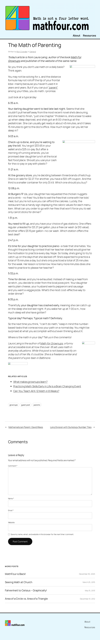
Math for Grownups (51, 343)
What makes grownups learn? (30, 381)
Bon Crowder (22, 51)
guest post (25, 405)
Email (11, 510)
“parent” (53, 87)
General (33, 51)
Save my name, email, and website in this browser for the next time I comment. (42, 534)
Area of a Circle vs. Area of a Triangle (26, 598)
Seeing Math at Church (18, 582)
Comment (12, 466)
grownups (14, 405)
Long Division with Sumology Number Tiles (71, 427)
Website (11, 522)
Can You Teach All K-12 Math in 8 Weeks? (36, 391)
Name (11, 498)
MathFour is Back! (15, 574)
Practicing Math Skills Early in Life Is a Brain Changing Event (47, 386)
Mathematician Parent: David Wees (25, 427)
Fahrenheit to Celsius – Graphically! (26, 590)
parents (37, 405)
